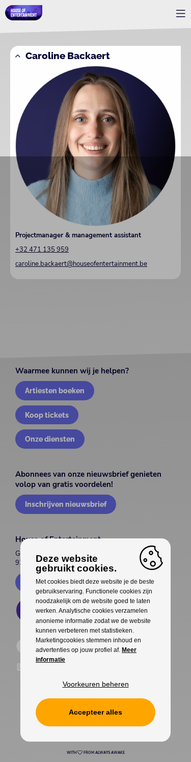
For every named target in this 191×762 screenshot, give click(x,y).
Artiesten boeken (55, 390)
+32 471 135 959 (42, 249)
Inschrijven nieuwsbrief (65, 504)
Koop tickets (47, 415)
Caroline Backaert (67, 55)
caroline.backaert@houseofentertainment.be (81, 263)
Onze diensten (50, 438)
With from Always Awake (96, 752)
